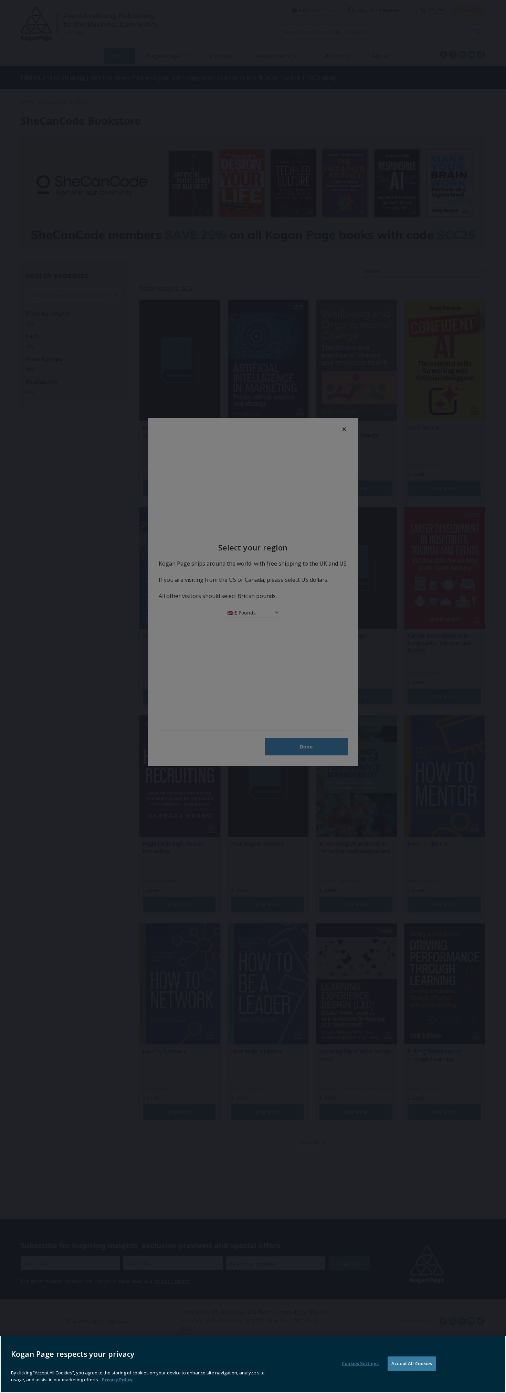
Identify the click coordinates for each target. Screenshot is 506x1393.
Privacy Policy (117, 1379)
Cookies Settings (360, 1363)
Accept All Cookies (411, 1363)
